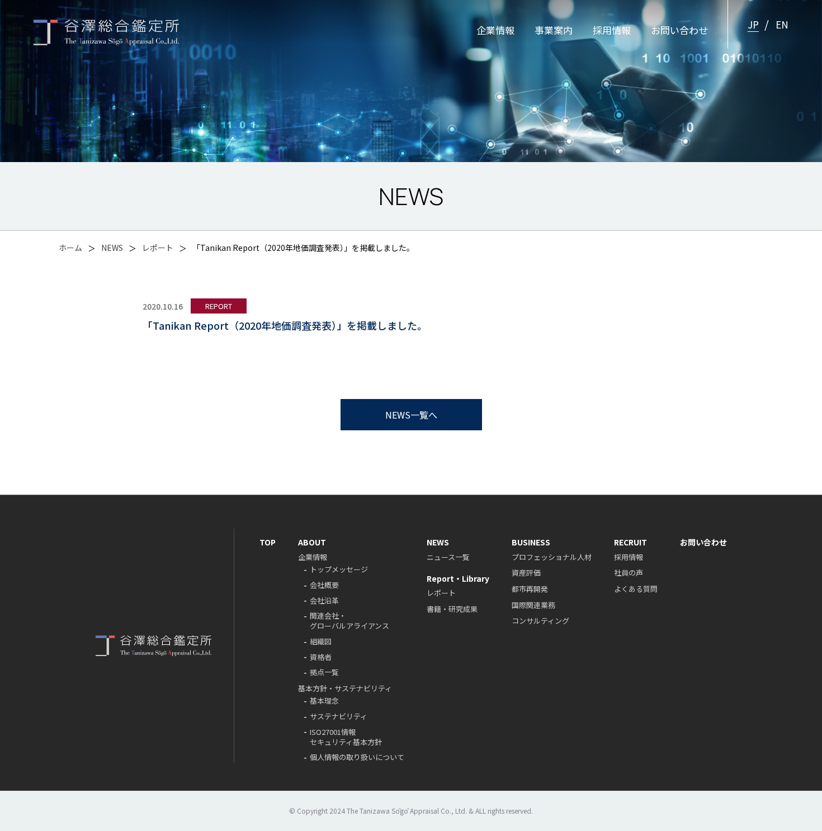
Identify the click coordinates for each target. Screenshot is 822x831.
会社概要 (324, 586)
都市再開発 (530, 588)
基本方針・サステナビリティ (345, 688)
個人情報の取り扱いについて (357, 758)
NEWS (112, 247)
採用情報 (612, 30)
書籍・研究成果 (452, 609)
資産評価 (526, 572)
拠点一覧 (324, 673)
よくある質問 (636, 588)
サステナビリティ (338, 717)
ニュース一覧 (448, 557)
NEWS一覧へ (411, 414)
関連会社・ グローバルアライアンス (349, 621)
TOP (267, 542)
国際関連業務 (533, 605)
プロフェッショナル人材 (552, 557)
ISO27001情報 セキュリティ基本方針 (346, 737)
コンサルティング (540, 620)
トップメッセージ (339, 570)
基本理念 (324, 701)
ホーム (70, 247)
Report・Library (458, 578)
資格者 (321, 657)
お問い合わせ (679, 30)
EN (782, 24)
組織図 (321, 642)
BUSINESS (531, 542)
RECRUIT (630, 542)
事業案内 (554, 30)
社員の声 (628, 572)
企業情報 (495, 30)
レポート (157, 247)
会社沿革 (324, 601)
